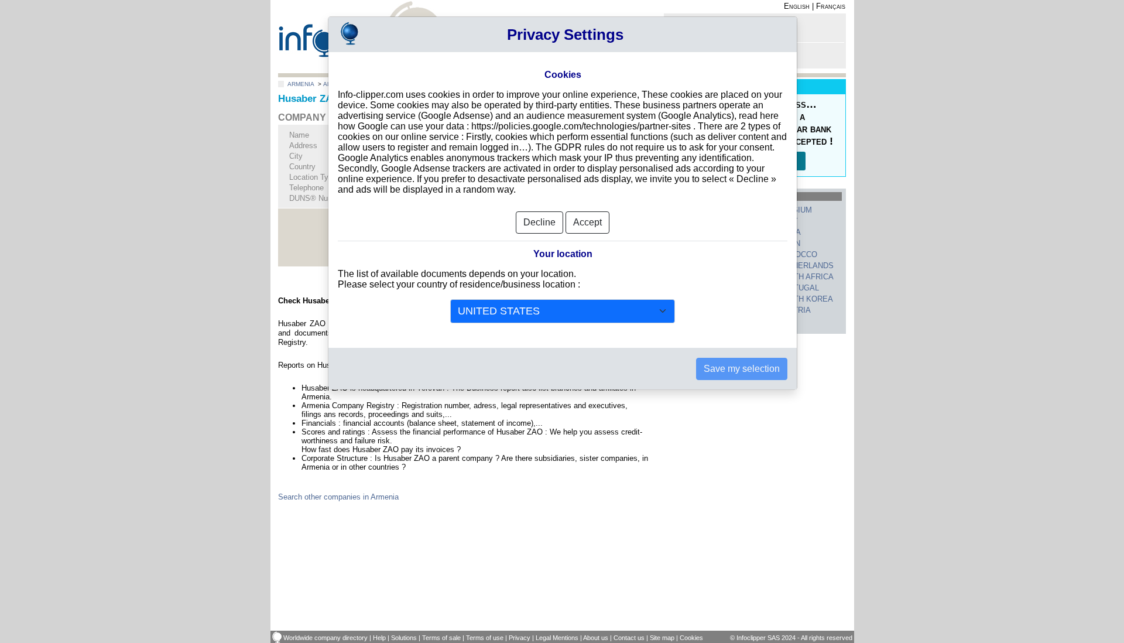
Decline (539, 222)
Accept (587, 222)
